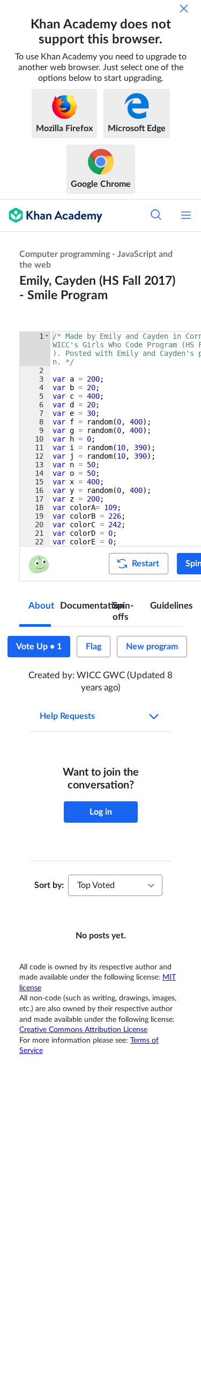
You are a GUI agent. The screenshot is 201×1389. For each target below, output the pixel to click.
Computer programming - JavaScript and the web (96, 259)
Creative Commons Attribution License (83, 1030)
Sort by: (49, 885)
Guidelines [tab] (166, 605)
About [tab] (39, 605)
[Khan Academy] (51, 215)
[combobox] (115, 885)
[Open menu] (186, 215)
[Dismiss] (183, 8)
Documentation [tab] (81, 605)
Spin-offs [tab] (123, 611)
